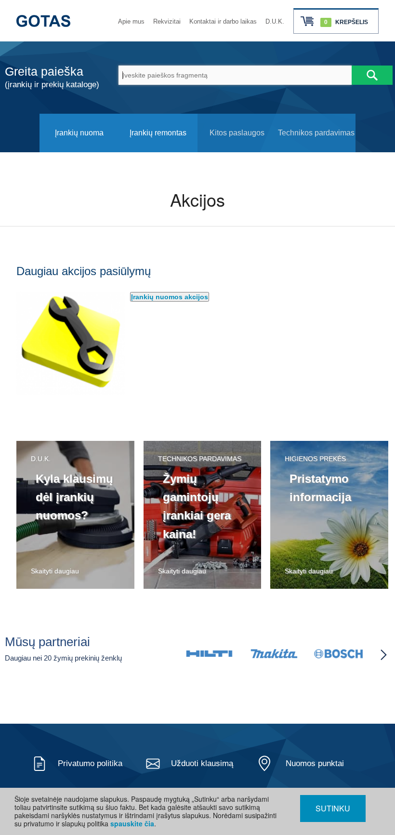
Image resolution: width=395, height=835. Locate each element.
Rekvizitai (167, 21)
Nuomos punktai (315, 763)
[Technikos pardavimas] (316, 150)
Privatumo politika (90, 763)
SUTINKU (333, 808)
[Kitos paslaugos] (237, 150)
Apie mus (131, 21)
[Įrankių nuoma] (79, 150)
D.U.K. (274, 21)
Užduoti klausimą (202, 763)
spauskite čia (132, 823)
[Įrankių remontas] (158, 150)
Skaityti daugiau (55, 571)
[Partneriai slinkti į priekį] (383, 654)
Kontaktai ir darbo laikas (223, 21)
